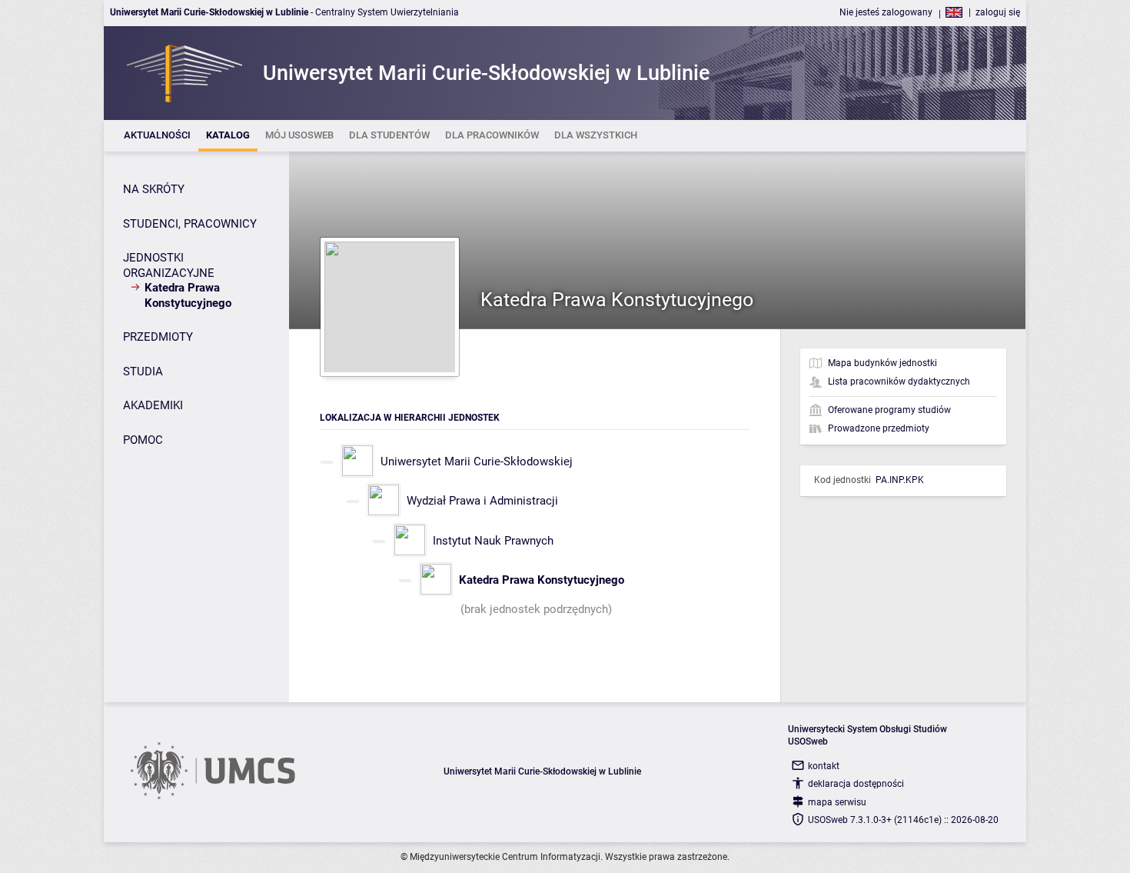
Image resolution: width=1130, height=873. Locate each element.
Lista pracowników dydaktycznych (899, 381)
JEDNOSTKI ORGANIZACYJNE (168, 265)
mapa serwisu (837, 802)
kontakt (823, 766)
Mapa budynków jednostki (882, 363)
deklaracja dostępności (856, 783)
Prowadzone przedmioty (878, 428)
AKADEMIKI (153, 405)
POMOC (143, 440)
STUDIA (143, 371)
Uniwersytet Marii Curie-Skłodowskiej (477, 461)
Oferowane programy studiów (889, 410)
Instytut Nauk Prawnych (493, 541)
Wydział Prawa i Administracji (482, 501)
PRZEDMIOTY (158, 337)
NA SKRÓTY (153, 189)
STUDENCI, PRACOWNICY (190, 224)
